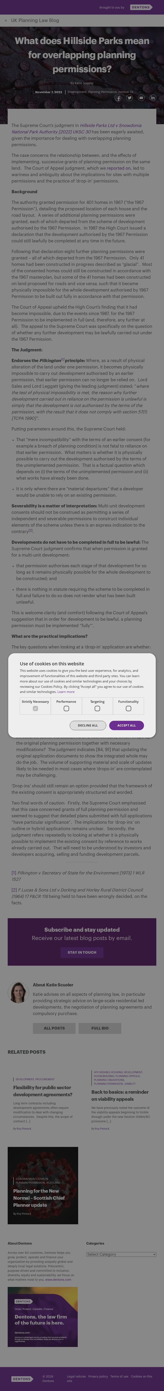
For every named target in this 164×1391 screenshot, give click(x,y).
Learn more (66, 692)
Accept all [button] (126, 725)
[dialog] (82, 695)
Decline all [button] (88, 725)
